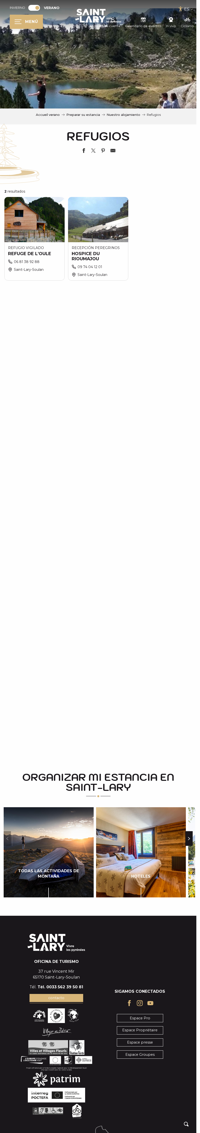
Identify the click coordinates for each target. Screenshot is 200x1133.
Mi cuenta (112, 26)
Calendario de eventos (143, 26)
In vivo (171, 26)
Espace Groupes (140, 1054)
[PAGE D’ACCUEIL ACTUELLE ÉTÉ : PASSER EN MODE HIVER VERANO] (34, 8)
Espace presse (140, 1042)
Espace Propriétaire (140, 1030)
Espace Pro (140, 1018)
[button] (186, 1124)
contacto (56, 998)
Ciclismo (187, 26)
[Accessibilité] (181, 9)
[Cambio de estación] (35, 8)
